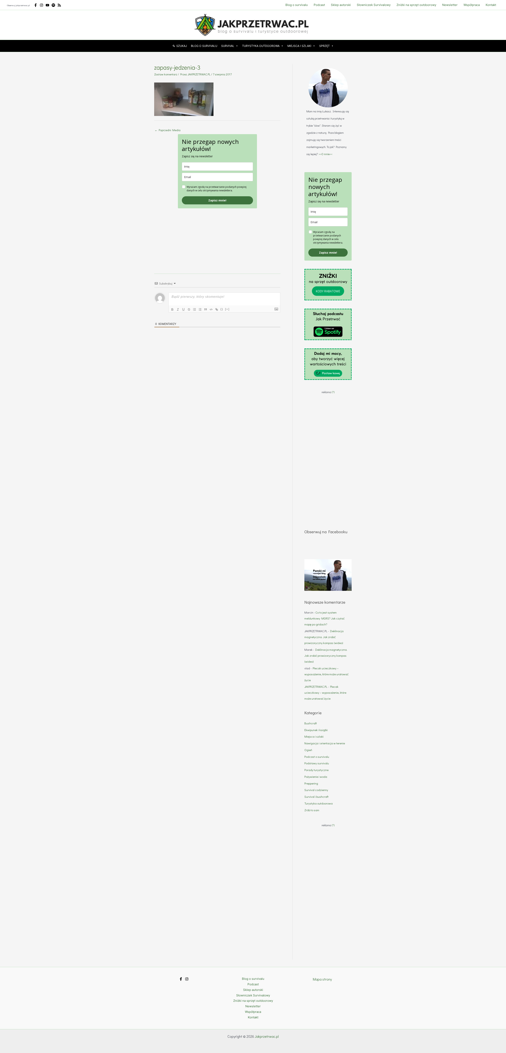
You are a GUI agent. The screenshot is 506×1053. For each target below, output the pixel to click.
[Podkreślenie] (183, 309)
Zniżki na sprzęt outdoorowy (416, 5)
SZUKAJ (181, 45)
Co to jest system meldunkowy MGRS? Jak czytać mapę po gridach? (324, 618)
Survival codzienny (316, 790)
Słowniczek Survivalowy (374, 5)
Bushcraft (310, 723)
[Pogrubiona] (172, 309)
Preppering (311, 783)
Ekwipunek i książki (316, 730)
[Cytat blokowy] (205, 309)
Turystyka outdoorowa (318, 803)
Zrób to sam (311, 810)
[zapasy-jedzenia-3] (183, 98)
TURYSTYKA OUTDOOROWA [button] (260, 45)
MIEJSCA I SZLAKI (299, 45)
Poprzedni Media (167, 130)
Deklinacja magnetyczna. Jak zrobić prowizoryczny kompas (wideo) (324, 637)
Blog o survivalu (296, 5)
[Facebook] (35, 5)
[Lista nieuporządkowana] (200, 309)
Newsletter (450, 5)
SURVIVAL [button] (227, 45)
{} (221, 309)
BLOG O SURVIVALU (204, 45)
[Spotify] (53, 5)
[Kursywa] (178, 309)
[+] (227, 309)
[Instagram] (41, 5)
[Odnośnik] (216, 309)
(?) (333, 392)
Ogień (308, 750)
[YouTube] (47, 5)
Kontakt (491, 5)
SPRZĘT (324, 45)
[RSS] (59, 5)
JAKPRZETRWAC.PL (315, 687)
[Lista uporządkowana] (194, 309)
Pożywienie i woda (315, 777)
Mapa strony (322, 979)
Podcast (319, 5)
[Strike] (189, 309)
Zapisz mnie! (217, 200)
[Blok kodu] (211, 309)
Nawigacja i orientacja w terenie (324, 743)
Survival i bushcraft (316, 797)
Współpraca (472, 5)
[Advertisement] (217, 236)
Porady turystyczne (316, 770)
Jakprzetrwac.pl (267, 1036)
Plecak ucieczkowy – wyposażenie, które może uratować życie (326, 674)
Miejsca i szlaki (314, 736)
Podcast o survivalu (316, 757)
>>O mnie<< (325, 154)
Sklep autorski (341, 5)
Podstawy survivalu (316, 763)
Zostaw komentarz (165, 74)
